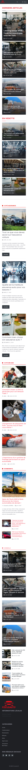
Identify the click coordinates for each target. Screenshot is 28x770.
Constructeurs (8, 87)
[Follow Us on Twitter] (6, 755)
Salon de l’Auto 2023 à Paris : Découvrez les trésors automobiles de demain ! (13, 501)
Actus (3, 727)
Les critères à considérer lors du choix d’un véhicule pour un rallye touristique (14, 170)
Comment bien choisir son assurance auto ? (12, 189)
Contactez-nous (6, 716)
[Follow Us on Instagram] (9, 755)
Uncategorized (8, 103)
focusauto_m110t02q (8, 505)
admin (5, 396)
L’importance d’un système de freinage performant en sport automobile (13, 459)
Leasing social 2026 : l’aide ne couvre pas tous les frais (13, 33)
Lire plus (6, 254)
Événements (5, 733)
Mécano (4, 735)
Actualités (7, 27)
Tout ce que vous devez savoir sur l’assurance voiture (14, 134)
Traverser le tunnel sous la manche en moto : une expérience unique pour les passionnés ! (18, 523)
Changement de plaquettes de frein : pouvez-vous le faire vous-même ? (14, 425)
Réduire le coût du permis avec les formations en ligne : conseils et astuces (13, 71)
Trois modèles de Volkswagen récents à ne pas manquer (14, 90)
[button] (17, 2)
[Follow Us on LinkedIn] (12, 755)
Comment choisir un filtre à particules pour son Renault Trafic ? (13, 391)
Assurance (7, 131)
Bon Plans (16, 166)
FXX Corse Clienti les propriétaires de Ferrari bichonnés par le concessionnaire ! (19, 534)
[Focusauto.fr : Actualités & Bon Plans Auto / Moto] (3, 2)
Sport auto (5, 741)
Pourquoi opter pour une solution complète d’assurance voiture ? (14, 107)
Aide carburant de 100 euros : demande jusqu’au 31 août (13, 53)
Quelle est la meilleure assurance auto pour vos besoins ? (12, 151)
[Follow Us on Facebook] (3, 755)
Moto (3, 738)
